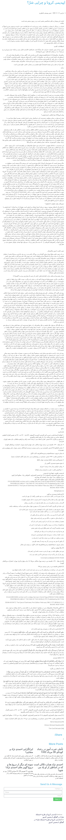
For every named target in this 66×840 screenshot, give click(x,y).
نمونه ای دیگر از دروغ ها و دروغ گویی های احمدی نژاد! (19, 766)
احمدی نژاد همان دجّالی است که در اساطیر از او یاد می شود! (48, 767)
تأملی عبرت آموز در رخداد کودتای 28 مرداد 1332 (50, 750)
